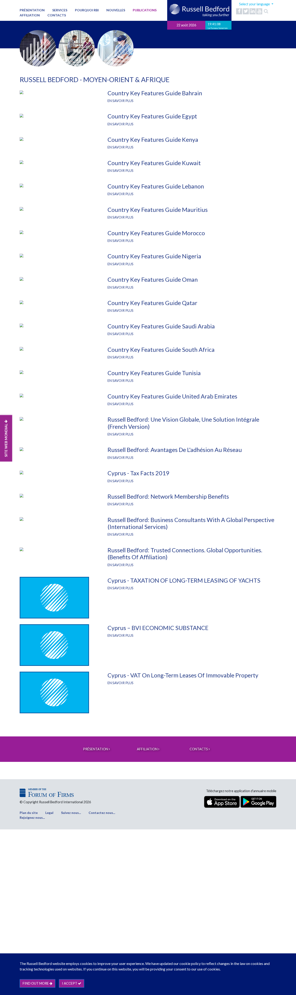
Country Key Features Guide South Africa (161, 349)
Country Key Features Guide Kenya (153, 139)
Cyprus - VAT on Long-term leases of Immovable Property (183, 675)
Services (59, 10)
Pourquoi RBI (87, 10)
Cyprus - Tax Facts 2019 (138, 473)
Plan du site (29, 813)
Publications (145, 10)
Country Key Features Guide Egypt (152, 116)
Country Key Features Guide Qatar (152, 302)
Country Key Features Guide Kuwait (154, 162)
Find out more (36, 983)
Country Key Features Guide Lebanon (156, 186)
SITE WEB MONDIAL (6, 440)
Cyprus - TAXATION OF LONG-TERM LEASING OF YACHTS (184, 580)
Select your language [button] (255, 4)
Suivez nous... (71, 813)
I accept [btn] (70, 983)
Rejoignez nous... (32, 817)
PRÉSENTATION (32, 10)
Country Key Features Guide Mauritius (158, 209)
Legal (49, 813)
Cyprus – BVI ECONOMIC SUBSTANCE (158, 627)
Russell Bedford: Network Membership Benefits (168, 496)
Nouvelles (115, 10)
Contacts (56, 15)
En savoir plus (120, 101)
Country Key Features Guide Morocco (156, 232)
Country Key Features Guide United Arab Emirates (172, 396)
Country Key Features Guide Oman (153, 279)
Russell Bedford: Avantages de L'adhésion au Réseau (175, 449)
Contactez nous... (102, 813)
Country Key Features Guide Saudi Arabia (161, 326)
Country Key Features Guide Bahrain (155, 93)
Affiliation (30, 15)
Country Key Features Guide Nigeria (154, 256)
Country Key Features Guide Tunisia (154, 372)
